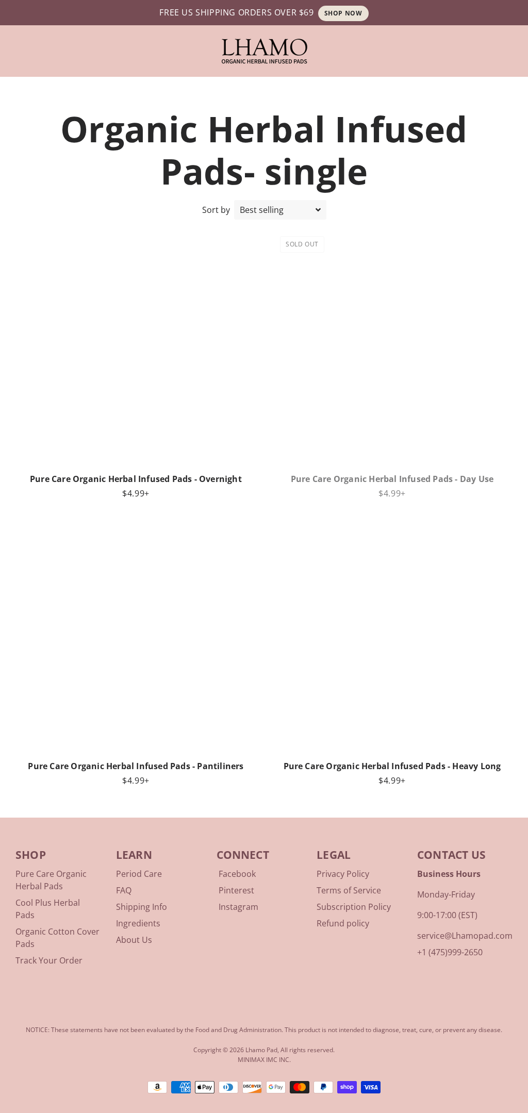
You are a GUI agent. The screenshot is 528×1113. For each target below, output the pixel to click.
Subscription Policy (354, 906)
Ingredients (138, 923)
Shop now (343, 13)
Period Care (139, 873)
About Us (134, 939)
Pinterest (236, 890)
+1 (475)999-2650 (450, 952)
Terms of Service (349, 890)
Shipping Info (141, 906)
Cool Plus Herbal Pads (47, 909)
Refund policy (343, 923)
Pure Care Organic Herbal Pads (51, 880)
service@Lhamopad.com (465, 935)
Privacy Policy (343, 873)
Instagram (238, 906)
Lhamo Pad (261, 1049)
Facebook (237, 873)
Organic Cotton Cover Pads (57, 938)
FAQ (123, 890)
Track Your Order (48, 960)
